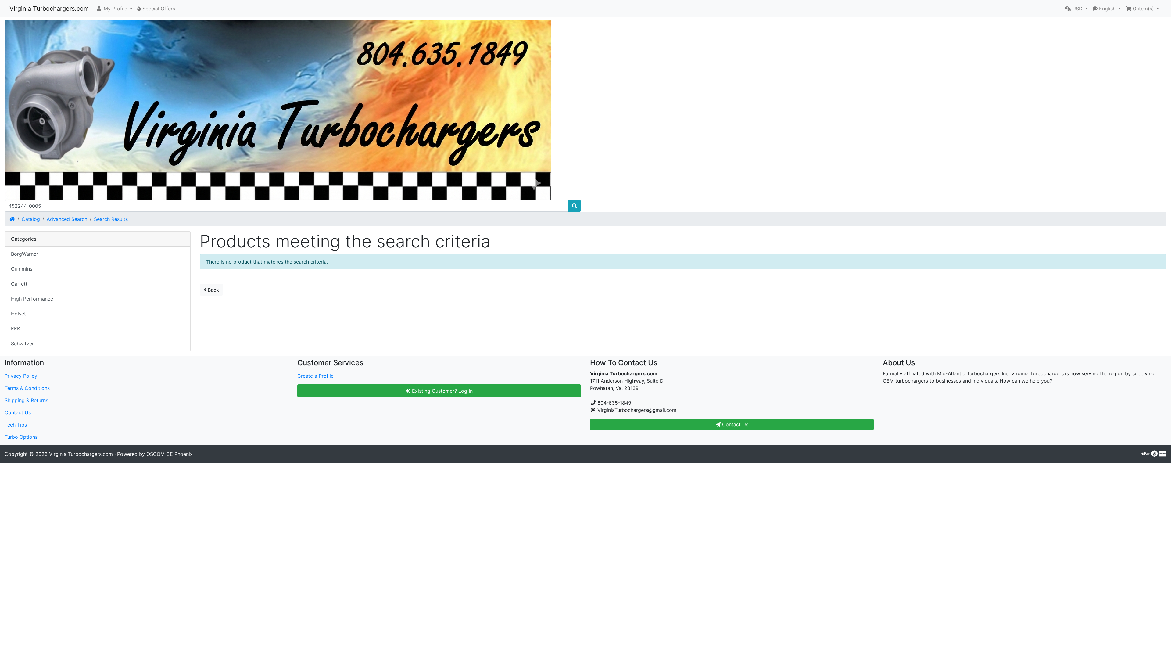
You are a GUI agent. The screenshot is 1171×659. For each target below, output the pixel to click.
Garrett (19, 284)
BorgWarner (24, 254)
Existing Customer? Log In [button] (441, 391)
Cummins (21, 269)
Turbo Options (21, 437)
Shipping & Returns (26, 400)
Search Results (111, 219)
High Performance (32, 299)
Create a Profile (315, 376)
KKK (15, 329)
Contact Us (18, 412)
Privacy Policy (21, 376)
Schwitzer (22, 343)
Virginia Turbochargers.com (49, 8)
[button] (114, 8)
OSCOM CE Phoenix (169, 454)
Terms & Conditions (27, 388)
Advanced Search (67, 219)
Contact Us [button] (734, 424)
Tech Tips (16, 425)
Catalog (31, 219)
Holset (18, 314)
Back (212, 290)
